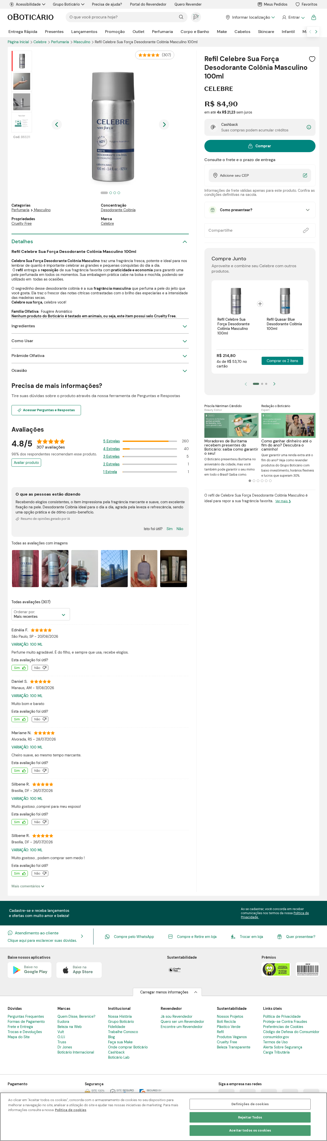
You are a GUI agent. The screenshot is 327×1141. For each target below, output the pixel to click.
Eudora (63, 1021)
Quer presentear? (300, 936)
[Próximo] (274, 384)
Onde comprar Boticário (128, 1047)
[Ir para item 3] (266, 384)
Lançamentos (84, 31)
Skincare (266, 31)
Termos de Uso (275, 1042)
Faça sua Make (120, 1042)
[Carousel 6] (270, 480)
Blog (111, 1037)
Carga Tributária (276, 1052)
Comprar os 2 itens (282, 361)
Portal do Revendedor (148, 4)
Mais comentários (26, 886)
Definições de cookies (250, 1104)
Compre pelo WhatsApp (134, 936)
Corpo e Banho (195, 31)
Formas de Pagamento (26, 1021)
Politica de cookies (70, 1110)
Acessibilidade (28, 4)
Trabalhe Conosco (123, 1032)
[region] (163, 1116)
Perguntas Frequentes (26, 1016)
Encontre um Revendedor (182, 1026)
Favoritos (309, 4)
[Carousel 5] (266, 480)
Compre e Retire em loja (197, 936)
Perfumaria (162, 31)
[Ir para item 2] (262, 384)
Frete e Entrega (20, 1026)
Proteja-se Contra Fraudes (285, 1021)
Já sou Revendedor (176, 1016)
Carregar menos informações (164, 992)
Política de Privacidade (282, 1016)
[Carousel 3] (258, 480)
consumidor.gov (276, 1037)
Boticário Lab (119, 1057)
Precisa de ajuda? (107, 4)
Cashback (116, 1052)
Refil (220, 1032)
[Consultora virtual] (196, 17)
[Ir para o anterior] (310, 31)
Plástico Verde (228, 1026)
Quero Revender (188, 4)
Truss (61, 1042)
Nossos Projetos (230, 1016)
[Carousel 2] (254, 480)
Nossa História (120, 1016)
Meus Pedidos (275, 4)
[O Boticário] (30, 17)
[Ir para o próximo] (316, 31)
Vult (60, 1032)
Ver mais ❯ (283, 501)
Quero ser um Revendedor (182, 1021)
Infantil (288, 31)
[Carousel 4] (262, 480)
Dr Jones (64, 1047)
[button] (312, 58)
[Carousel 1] (250, 480)
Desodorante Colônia (118, 210)
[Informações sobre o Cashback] (308, 127)
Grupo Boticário (66, 4)
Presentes (54, 31)
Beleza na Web (69, 1026)
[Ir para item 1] (256, 384)
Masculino (82, 42)
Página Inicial (19, 42)
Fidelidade (116, 1026)
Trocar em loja (251, 936)
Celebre (40, 42)
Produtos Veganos (232, 1037)
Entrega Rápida (22, 31)
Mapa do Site (19, 1037)
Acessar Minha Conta (293, 17)
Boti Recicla (226, 1021)
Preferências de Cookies (283, 1026)
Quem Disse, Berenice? (76, 1016)
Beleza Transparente (233, 1047)
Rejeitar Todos (250, 1117)
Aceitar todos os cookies (250, 1130)
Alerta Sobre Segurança (282, 1047)
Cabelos (242, 31)
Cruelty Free (21, 223)
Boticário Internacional (75, 1052)
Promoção (115, 31)
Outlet (138, 31)
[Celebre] (218, 89)
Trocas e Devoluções (25, 1032)
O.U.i (61, 1037)
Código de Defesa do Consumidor (291, 1032)
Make (222, 31)
